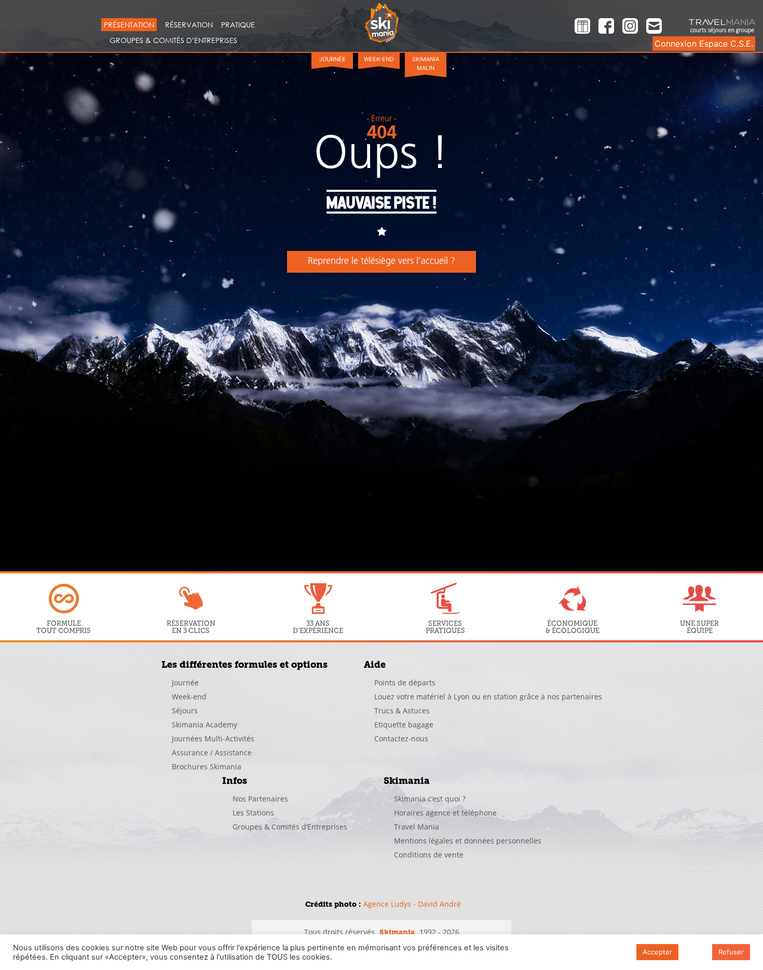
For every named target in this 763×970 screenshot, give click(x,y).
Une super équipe (699, 627)
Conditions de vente (429, 855)
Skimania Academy (204, 724)
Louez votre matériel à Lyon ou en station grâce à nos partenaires (488, 696)
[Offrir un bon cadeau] (582, 27)
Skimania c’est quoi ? (430, 799)
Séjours (185, 710)
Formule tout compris (63, 627)
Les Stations (253, 813)
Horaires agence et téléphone (445, 813)
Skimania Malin (425, 63)
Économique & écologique (573, 627)
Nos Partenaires (260, 799)
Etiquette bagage (403, 724)
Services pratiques (445, 627)
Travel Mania (416, 827)
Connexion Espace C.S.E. (704, 43)
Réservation (189, 25)
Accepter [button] (657, 952)
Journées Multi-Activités (213, 738)
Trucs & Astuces (402, 710)
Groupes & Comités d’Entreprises (173, 40)
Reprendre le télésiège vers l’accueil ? (381, 261)
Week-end (379, 59)
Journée (332, 59)
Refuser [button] (731, 952)
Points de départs (404, 682)
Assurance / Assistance (212, 752)
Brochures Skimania (206, 766)
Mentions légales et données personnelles (467, 841)
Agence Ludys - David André (412, 904)
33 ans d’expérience (318, 627)
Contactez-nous (401, 738)
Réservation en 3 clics (191, 627)
